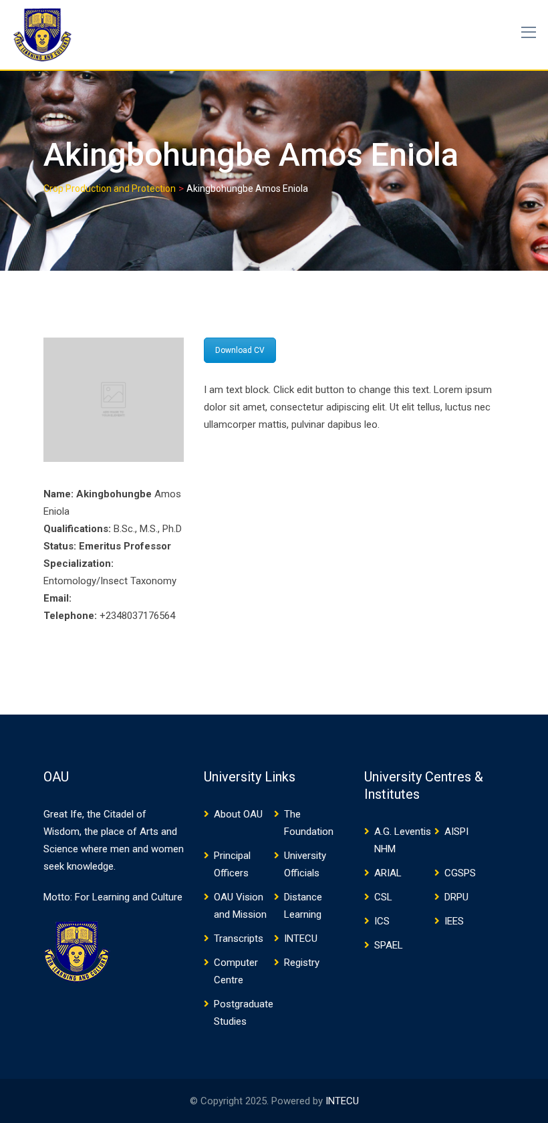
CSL (383, 897)
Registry (301, 963)
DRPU (456, 897)
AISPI (456, 832)
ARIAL (388, 873)
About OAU (238, 814)
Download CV (240, 350)
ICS (382, 921)
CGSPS (460, 873)
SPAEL (388, 945)
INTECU (300, 938)
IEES (454, 921)
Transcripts (238, 938)
